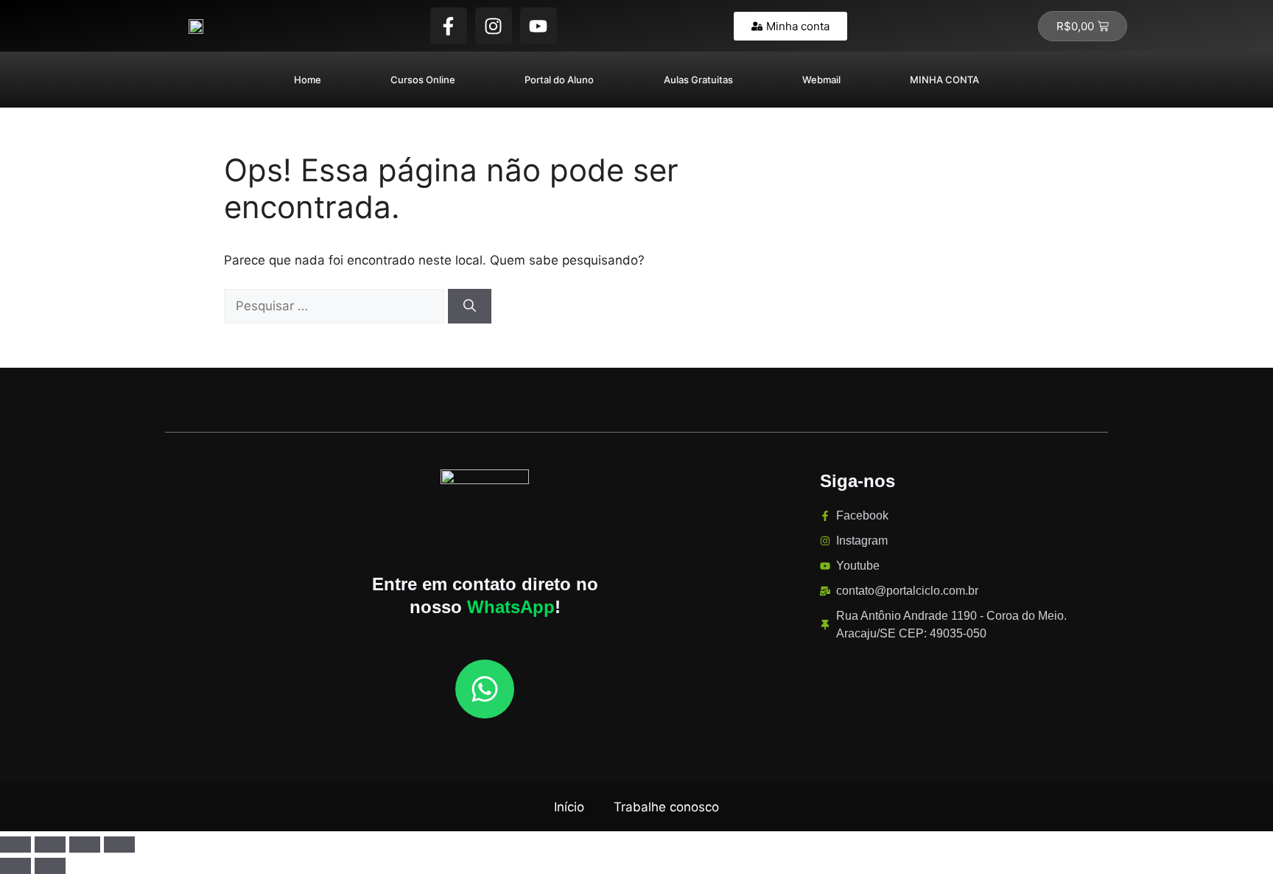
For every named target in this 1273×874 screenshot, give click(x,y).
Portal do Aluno (559, 79)
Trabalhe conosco (666, 807)
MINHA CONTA (944, 79)
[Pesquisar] (469, 306)
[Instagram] (493, 25)
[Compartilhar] (84, 844)
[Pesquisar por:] (336, 305)
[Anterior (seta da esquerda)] (15, 866)
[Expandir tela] (50, 844)
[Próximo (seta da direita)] (50, 866)
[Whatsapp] (484, 689)
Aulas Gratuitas (698, 79)
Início (569, 807)
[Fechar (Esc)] (119, 844)
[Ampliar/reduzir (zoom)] (15, 844)
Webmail (821, 79)
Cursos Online (422, 79)
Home (307, 79)
